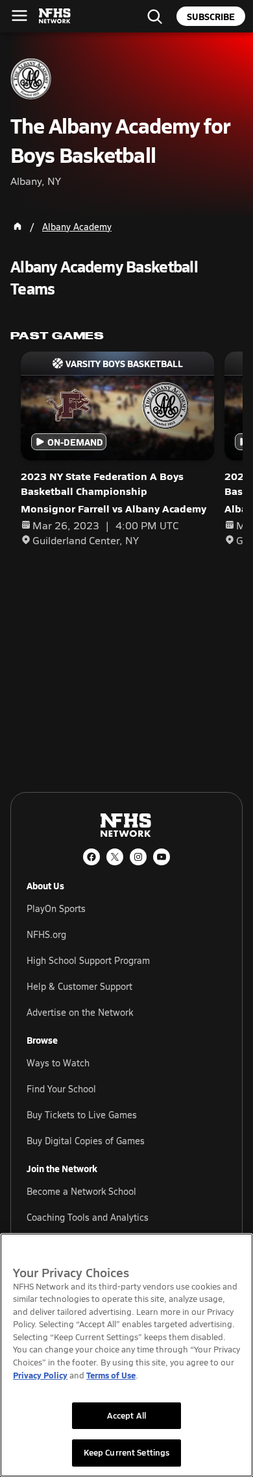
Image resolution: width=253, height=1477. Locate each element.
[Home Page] (17, 226)
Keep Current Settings (127, 1452)
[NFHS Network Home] (55, 16)
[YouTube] (161, 856)
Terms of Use (111, 1375)
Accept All (126, 1415)
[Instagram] (138, 856)
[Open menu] (19, 15)
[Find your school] (154, 16)
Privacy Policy (40, 1375)
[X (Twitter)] (114, 856)
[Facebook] (91, 856)
